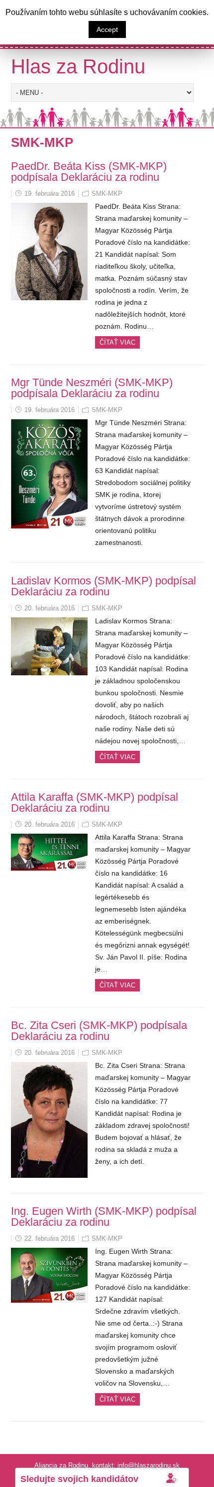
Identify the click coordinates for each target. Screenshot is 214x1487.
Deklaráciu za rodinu (110, 177)
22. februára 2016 (49, 1238)
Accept (107, 29)
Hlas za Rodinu (78, 66)
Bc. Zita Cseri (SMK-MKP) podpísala (99, 1025)
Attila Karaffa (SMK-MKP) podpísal (94, 797)
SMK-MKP (107, 193)
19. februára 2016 (49, 193)
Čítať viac (117, 342)
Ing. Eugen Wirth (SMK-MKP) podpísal (104, 1211)
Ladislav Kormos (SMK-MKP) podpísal (103, 580)
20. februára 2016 (49, 608)
